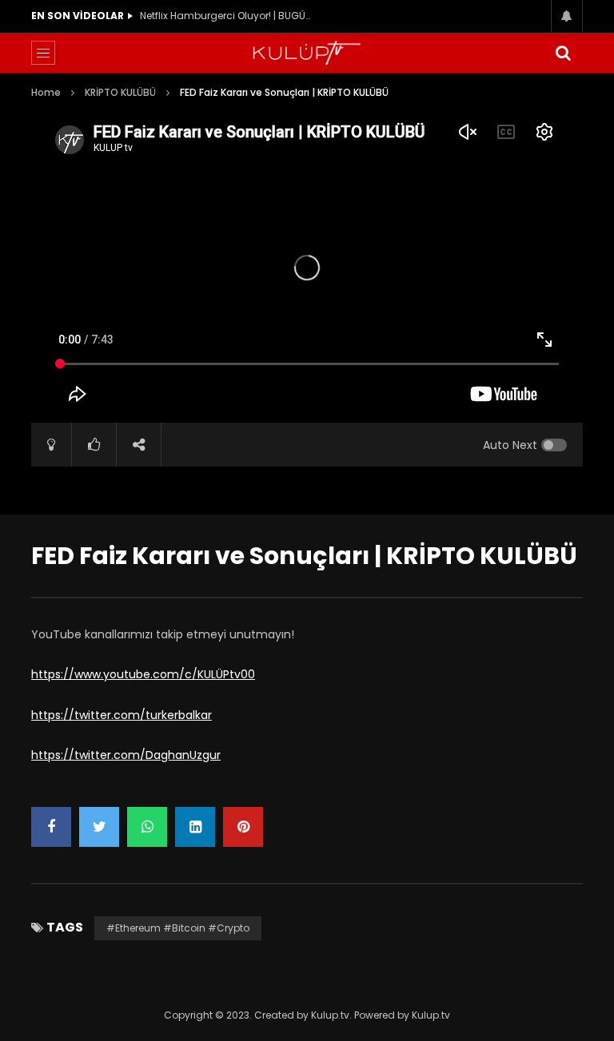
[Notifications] (567, 16)
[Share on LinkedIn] (195, 827)
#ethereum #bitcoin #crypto (177, 928)
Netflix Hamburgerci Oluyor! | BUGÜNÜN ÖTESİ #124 (228, 15)
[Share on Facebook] (51, 827)
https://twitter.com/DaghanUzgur (126, 755)
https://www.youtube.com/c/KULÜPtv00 (143, 674)
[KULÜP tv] (307, 53)
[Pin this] (243, 827)
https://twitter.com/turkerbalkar (121, 715)
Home (46, 92)
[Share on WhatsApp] (147, 827)
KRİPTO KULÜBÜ (120, 92)
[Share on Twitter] (99, 827)
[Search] (563, 53)
